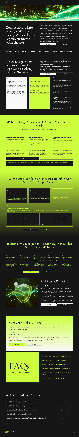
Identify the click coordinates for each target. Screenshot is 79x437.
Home (72, 2)
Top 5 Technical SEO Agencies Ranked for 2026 (19, 414)
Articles (68, 2)
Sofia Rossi (64, 410)
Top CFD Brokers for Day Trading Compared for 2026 (21, 406)
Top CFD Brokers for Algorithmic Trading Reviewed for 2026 (23, 402)
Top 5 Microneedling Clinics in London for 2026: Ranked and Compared (26, 418)
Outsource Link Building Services (51, 162)
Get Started (48, 44)
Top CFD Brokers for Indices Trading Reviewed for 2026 (21, 410)
